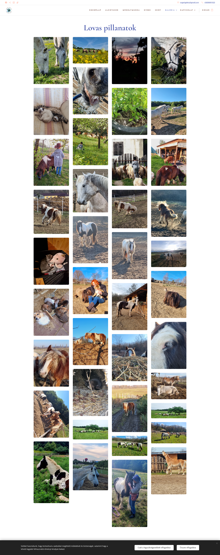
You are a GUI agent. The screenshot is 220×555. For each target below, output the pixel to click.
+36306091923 (209, 2)
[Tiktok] (17, 2)
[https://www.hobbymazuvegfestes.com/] (9, 2)
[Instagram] (13, 2)
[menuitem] (96, 10)
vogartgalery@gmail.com (189, 2)
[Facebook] (6, 2)
